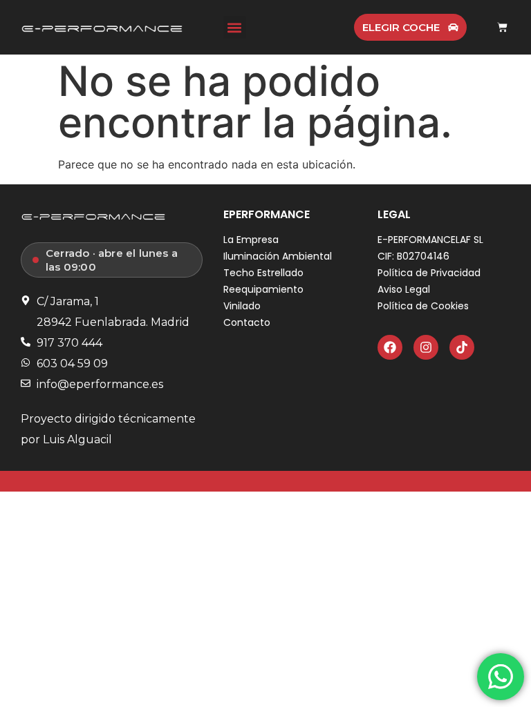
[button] (234, 27)
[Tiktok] (461, 347)
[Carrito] (502, 27)
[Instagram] (425, 347)
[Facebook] (390, 347)
